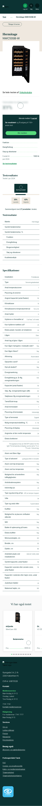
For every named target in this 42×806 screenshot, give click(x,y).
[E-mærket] (8, 791)
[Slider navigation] (11, 654)
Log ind (34, 118)
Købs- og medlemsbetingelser (14, 769)
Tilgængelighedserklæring (12, 776)
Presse (5, 734)
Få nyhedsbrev (8, 740)
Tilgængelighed (8, 772)
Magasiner (6, 737)
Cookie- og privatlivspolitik (12, 766)
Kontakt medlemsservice (12, 707)
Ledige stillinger (8, 730)
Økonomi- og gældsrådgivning (14, 750)
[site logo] (9, 7)
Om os (5, 727)
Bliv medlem (22, 133)
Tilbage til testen (14, 24)
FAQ (4, 763)
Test (4, 17)
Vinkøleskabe (25, 92)
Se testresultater (10, 164)
